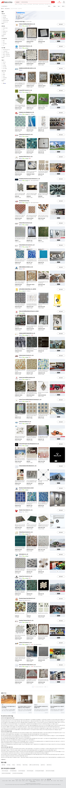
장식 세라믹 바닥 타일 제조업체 (18, 773)
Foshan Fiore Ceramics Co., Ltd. (25, 576)
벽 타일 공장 (25, 4)
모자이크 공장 (46, 4)
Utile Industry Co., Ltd (23, 554)
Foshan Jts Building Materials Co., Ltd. (27, 23)
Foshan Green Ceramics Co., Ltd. (26, 134)
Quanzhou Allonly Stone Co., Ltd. (26, 156)
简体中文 (10, 780)
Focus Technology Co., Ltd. (34, 783)
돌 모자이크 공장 (41, 4)
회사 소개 (17, 779)
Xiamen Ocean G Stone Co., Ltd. (25, 46)
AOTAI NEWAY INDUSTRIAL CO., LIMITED (27, 289)
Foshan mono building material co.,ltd (27, 377)
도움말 (54, 6)
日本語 (17, 780)
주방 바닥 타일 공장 (35, 4)
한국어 (42, 780)
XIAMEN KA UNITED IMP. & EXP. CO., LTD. (27, 68)
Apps (59, 6)
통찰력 (46, 779)
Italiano (34, 780)
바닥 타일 (8, 764)
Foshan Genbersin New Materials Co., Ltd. (27, 465)
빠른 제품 (42, 779)
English (7, 780)
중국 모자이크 (49, 764)
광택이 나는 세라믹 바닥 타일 (34, 764)
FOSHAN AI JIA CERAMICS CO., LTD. (26, 112)
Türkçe (58, 780)
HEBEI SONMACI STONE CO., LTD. (26, 266)
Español (23, 780)
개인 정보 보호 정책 (28, 779)
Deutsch (27, 780)
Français (20, 780)
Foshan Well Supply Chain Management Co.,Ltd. (29, 443)
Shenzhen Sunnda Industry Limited (26, 487)
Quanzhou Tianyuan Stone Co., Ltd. (26, 620)
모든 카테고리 (4, 6)
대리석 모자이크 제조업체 (50, 770)
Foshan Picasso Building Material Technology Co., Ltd (30, 399)
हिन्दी (51, 780)
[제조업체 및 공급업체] (6, 2)
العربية (45, 780)
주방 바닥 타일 (25, 764)
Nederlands (48, 780)
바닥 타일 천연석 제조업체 (39, 770)
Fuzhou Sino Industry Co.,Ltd (25, 421)
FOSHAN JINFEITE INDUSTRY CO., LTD (27, 333)
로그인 (64, 2)
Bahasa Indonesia (33, 781)
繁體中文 (13, 780)
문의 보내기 (61, 24)
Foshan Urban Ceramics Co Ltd (25, 222)
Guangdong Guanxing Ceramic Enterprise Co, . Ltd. (29, 178)
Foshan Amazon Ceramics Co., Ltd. (26, 355)
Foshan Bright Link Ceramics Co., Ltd (26, 244)
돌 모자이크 (43, 764)
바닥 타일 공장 (20, 4)
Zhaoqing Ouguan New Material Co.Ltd (27, 598)
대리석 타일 (19, 764)
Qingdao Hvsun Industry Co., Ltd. (26, 509)
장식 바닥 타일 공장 (22, 770)
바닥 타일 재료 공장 (13, 770)
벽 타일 (13, 764)
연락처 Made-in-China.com (36, 779)
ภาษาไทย (54, 780)
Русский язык (38, 780)
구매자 (49, 6)
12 (45, 686)
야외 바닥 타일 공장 (30, 770)
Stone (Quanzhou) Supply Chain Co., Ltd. (27, 664)
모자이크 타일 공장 (5, 770)
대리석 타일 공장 (29, 4)
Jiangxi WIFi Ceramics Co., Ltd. (25, 90)
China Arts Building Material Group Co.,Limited (29, 311)
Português (30, 780)
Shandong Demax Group (24, 200)
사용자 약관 (23, 779)
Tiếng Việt (61, 780)
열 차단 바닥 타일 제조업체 (6, 773)
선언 (20, 779)
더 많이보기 (3, 759)
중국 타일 (3, 764)
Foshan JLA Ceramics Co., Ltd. (25, 642)
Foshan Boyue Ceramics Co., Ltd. (26, 532)
